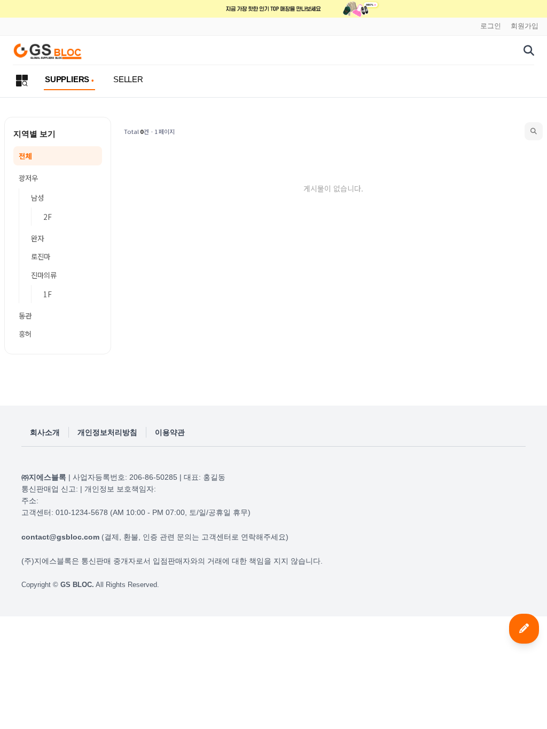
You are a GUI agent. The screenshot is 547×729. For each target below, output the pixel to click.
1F (47, 294)
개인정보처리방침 (107, 432)
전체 (25, 155)
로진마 (40, 256)
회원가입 (524, 26)
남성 (37, 197)
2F (47, 216)
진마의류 (44, 275)
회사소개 (45, 432)
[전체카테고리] (22, 80)
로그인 (490, 26)
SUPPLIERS (67, 79)
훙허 (25, 333)
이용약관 (170, 432)
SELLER (128, 79)
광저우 (28, 177)
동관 (25, 315)
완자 (37, 238)
